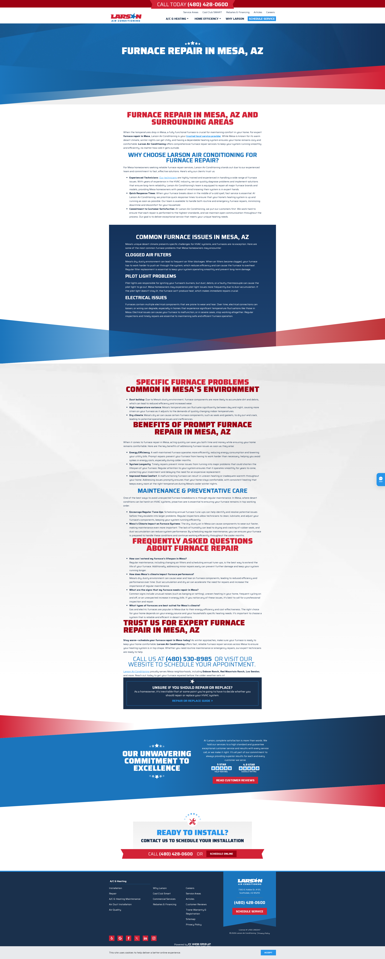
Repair (112, 893)
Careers (270, 12)
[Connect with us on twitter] (137, 938)
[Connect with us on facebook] (128, 938)
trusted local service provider (203, 136)
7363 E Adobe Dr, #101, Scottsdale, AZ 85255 (249, 891)
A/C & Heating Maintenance (124, 899)
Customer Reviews (196, 904)
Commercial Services (164, 899)
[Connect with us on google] (120, 938)
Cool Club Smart (162, 893)
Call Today (192, 4)
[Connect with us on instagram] (154, 938)
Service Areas (190, 12)
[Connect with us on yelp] (111, 938)
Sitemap (190, 919)
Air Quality (115, 910)
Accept (268, 952)
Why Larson (235, 18)
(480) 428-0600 (249, 902)
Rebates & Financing (237, 12)
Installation (115, 888)
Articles (258, 12)
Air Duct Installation (120, 904)
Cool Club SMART (212, 12)
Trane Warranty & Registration (196, 912)
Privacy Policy (194, 924)
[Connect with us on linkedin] (145, 938)
